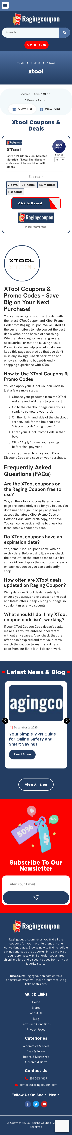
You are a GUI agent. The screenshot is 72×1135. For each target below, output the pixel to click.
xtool (44, 227)
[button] (5, 5)
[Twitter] (36, 1104)
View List (24, 109)
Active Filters (30, 94)
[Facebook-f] (28, 1104)
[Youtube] (44, 1104)
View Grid (52, 109)
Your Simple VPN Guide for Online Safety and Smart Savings (32, 739)
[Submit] (36, 897)
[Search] (64, 33)
